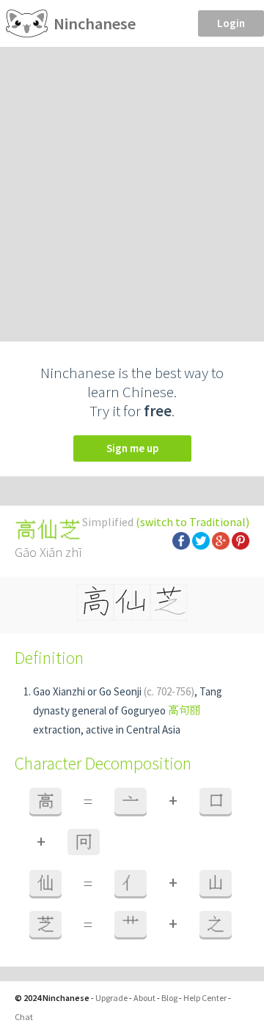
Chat (24, 1016)
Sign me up (132, 448)
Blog (169, 997)
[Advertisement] (132, 186)
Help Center (205, 997)
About (144, 997)
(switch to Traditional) (192, 521)
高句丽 (184, 710)
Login (231, 23)
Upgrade (111, 997)
